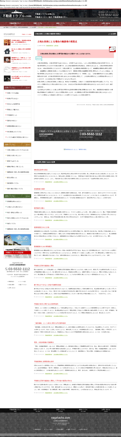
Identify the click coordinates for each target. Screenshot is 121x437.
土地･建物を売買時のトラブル (61, 181)
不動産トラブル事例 (26, 34)
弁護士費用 (95, 20)
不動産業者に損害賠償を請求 (44, 361)
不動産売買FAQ (49, 45)
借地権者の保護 (39, 189)
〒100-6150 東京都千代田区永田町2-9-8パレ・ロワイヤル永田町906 (60, 422)
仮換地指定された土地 (41, 227)
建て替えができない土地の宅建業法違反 (47, 285)
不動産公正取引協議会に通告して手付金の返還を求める (53, 380)
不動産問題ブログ (15, 24)
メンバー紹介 (85, 20)
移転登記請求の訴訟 (41, 170)
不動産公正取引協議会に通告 (44, 265)
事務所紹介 (76, 20)
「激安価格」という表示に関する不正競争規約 (50, 323)
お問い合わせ (106, 24)
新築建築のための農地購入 (43, 246)
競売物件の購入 (39, 208)
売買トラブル (38, 24)
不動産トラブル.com (17, 17)
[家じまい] (17, 239)
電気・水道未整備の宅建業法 (44, 342)
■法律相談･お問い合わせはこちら (109, 14)
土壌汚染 (56, 45)
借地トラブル (83, 24)
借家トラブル (60, 24)
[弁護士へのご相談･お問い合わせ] (75, 134)
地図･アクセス (105, 20)
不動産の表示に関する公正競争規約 (46, 304)
